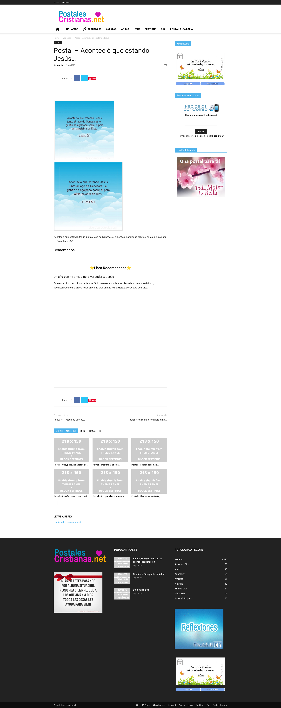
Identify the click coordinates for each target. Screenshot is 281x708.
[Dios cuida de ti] (122, 594)
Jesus (137, 29)
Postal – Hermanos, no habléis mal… (147, 419)
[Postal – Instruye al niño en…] (110, 450)
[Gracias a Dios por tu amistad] (122, 578)
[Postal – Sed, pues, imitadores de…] (71, 450)
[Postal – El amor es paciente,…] (149, 481)
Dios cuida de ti (141, 589)
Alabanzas (94, 29)
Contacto (66, 2)
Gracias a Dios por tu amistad (149, 574)
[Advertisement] (110, 92)
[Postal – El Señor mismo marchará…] (71, 481)
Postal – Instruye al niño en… (106, 465)
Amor (74, 29)
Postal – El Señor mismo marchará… (71, 496)
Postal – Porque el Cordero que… (109, 496)
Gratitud (150, 29)
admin (60, 65)
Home (56, 2)
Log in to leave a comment (67, 522)
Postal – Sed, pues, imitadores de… (71, 465)
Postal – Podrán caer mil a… (145, 465)
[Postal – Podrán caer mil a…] (149, 450)
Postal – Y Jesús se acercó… (69, 419)
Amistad (111, 29)
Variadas (67, 38)
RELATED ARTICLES (66, 431)
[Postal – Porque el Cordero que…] (110, 481)
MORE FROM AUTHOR (91, 431)
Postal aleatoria (181, 29)
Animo (125, 29)
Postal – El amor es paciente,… (146, 496)
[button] (223, 29)
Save (94, 78)
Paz (163, 29)
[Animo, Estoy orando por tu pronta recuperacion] (122, 562)
